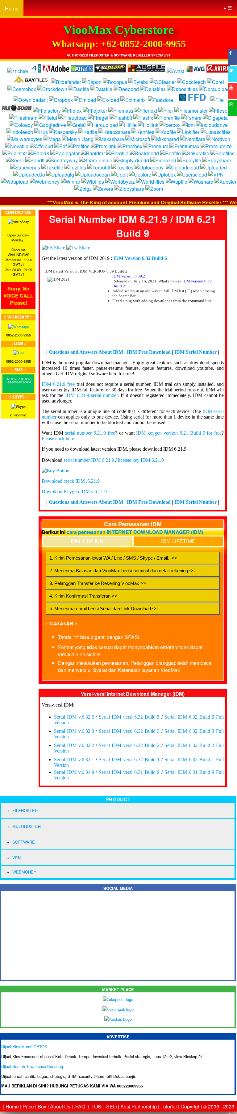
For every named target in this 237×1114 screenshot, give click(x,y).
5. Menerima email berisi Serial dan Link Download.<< (103, 608)
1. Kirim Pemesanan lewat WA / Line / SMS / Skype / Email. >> (113, 558)
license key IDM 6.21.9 (141, 460)
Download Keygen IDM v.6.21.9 (74, 491)
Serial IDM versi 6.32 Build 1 (129, 759)
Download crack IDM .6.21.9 (71, 481)
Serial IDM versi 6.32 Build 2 (129, 745)
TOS (96, 1106)
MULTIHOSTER (26, 826)
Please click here (58, 438)
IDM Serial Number (195, 352)
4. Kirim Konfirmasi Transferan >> (83, 596)
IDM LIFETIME (178, 541)
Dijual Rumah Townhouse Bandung (32, 1066)
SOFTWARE (23, 842)
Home (12, 8)
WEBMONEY (24, 872)
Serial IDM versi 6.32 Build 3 (129, 731)
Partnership (144, 1106)
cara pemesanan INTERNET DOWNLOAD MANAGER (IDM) (135, 532)
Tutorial (168, 1106)
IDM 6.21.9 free (58, 384)
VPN (16, 858)
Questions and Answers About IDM (86, 352)
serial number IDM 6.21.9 (89, 460)
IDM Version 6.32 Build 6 (140, 258)
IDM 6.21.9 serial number (91, 395)
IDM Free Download (149, 352)
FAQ (80, 1106)
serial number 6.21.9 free (90, 433)
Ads (124, 1106)
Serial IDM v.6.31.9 (74, 772)
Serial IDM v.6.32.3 (74, 731)
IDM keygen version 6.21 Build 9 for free (179, 433)
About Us (60, 1106)
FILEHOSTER (25, 810)
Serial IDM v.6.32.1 (74, 759)
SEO (111, 1106)
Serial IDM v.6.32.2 (74, 745)
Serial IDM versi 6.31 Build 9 (129, 772)
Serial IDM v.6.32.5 (74, 717)
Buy (42, 1106)
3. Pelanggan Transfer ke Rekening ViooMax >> (97, 583)
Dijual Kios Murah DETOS (24, 1046)
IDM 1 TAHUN (87, 541)
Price (28, 1106)
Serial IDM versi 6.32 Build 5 (129, 717)
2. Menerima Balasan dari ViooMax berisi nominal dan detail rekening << (122, 570)
